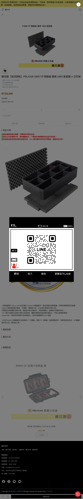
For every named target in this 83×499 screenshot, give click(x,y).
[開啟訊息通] (78, 494)
